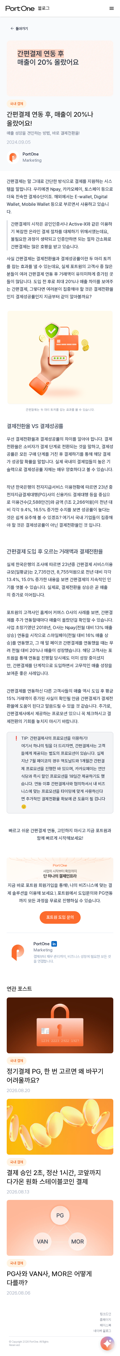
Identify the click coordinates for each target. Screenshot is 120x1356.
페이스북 (105, 1325)
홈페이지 (105, 1320)
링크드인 (105, 1314)
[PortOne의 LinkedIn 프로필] (54, 944)
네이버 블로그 (102, 1331)
